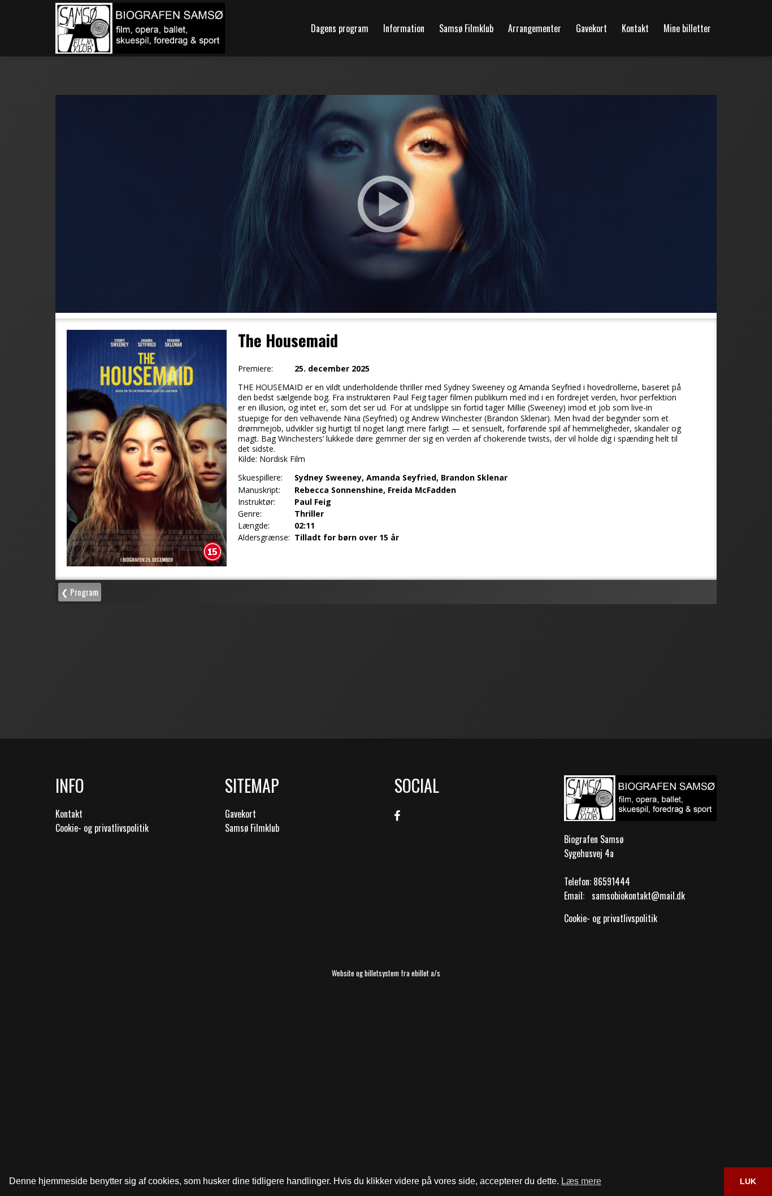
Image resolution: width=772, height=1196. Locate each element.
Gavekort (591, 28)
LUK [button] (748, 1181)
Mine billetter (687, 28)
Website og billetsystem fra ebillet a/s (386, 973)
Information (403, 28)
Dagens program (339, 28)
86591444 (611, 881)
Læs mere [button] (581, 1181)
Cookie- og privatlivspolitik (102, 828)
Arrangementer (534, 28)
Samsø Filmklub (466, 28)
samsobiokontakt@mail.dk (638, 895)
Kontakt (635, 28)
